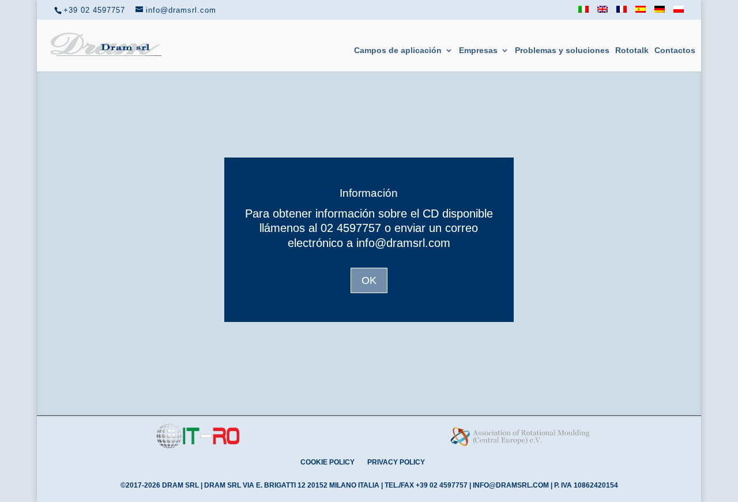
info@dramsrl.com (511, 485)
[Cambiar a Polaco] (678, 13)
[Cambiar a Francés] (621, 13)
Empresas (478, 50)
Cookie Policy (327, 462)
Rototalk (632, 50)
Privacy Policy (396, 462)
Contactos (674, 50)
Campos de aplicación (398, 50)
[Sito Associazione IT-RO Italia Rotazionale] (198, 446)
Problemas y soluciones (562, 50)
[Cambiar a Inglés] (602, 13)
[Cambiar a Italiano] (583, 13)
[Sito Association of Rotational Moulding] (520, 447)
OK (369, 280)
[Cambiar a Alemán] (659, 13)
